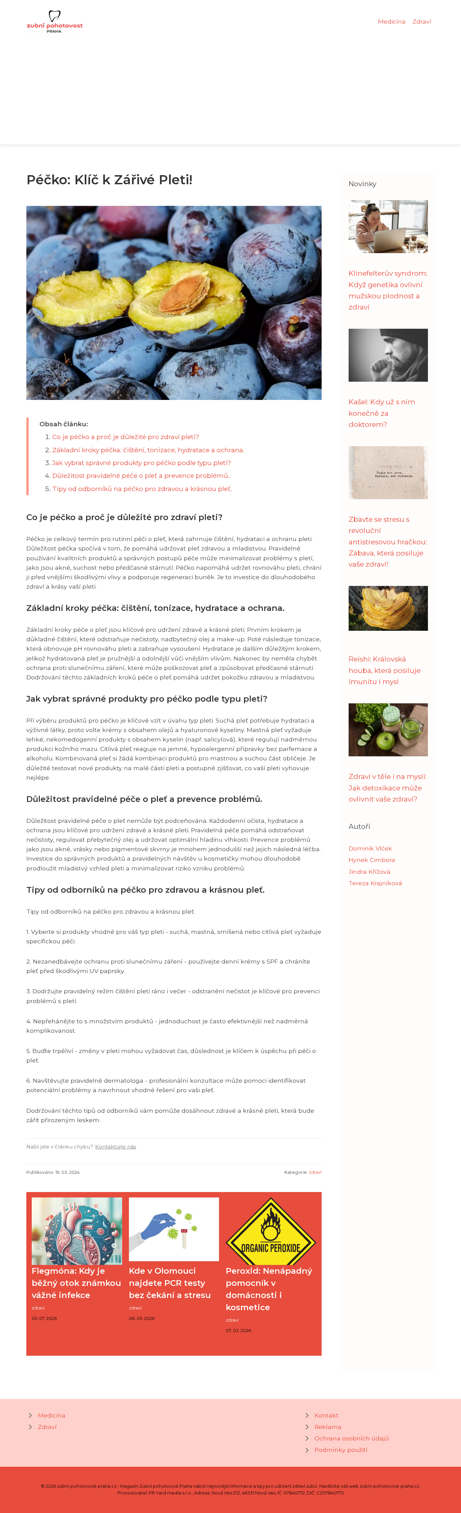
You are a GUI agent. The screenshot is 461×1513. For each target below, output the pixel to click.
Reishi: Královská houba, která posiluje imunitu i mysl (385, 670)
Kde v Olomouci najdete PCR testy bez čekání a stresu (170, 1283)
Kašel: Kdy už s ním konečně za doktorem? (382, 413)
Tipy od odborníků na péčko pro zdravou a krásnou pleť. (142, 489)
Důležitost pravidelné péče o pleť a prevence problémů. (140, 475)
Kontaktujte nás (115, 1146)
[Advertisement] (230, 85)
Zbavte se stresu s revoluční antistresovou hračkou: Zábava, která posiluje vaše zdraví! (388, 541)
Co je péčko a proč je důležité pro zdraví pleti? (125, 437)
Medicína (392, 21)
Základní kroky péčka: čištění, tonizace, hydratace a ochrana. (148, 450)
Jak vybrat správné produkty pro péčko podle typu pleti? (141, 463)
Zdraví (421, 21)
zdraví (315, 1172)
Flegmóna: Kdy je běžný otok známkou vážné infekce (76, 1283)
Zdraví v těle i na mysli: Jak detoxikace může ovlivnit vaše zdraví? (388, 787)
